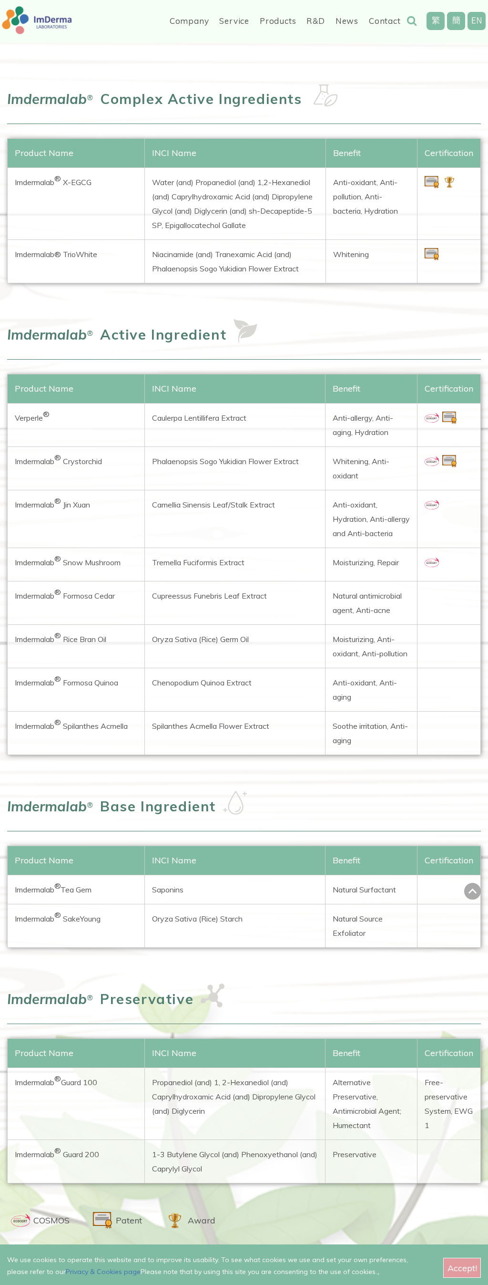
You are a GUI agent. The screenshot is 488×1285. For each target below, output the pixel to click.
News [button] (347, 21)
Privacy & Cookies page (103, 1271)
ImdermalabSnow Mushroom (68, 560)
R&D (315, 21)
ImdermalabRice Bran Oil (60, 637)
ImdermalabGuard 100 (56, 1080)
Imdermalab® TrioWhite (56, 254)
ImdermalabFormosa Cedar (65, 594)
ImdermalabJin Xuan (52, 502)
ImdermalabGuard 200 (57, 1152)
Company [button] (189, 21)
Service (234, 21)
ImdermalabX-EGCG (53, 180)
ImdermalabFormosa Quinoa (66, 680)
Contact (385, 21)
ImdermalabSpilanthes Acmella (71, 724)
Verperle (32, 416)
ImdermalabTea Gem (53, 887)
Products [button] (278, 21)
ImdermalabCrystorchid (58, 459)
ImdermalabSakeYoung (58, 916)
